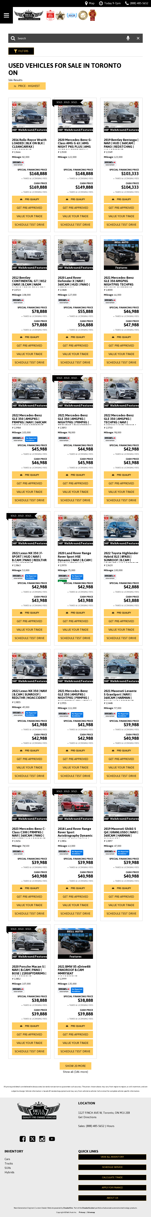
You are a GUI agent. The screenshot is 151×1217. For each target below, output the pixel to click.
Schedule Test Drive (29, 224)
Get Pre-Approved (29, 207)
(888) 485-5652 (95, 1126)
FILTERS (23, 51)
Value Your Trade (29, 216)
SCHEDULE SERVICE (112, 1167)
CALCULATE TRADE (112, 1177)
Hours (110, 1126)
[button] (29, 199)
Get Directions (87, 1117)
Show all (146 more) (75, 1071)
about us (112, 1197)
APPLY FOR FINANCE (112, 1187)
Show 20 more (75, 1065)
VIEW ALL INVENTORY (112, 1156)
